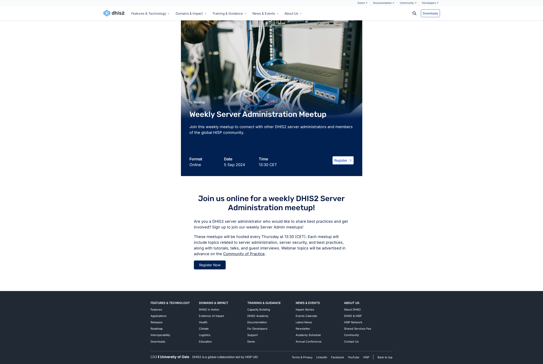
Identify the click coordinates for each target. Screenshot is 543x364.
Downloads (430, 13)
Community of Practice (244, 254)
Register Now (210, 265)
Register (340, 160)
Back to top (385, 357)
